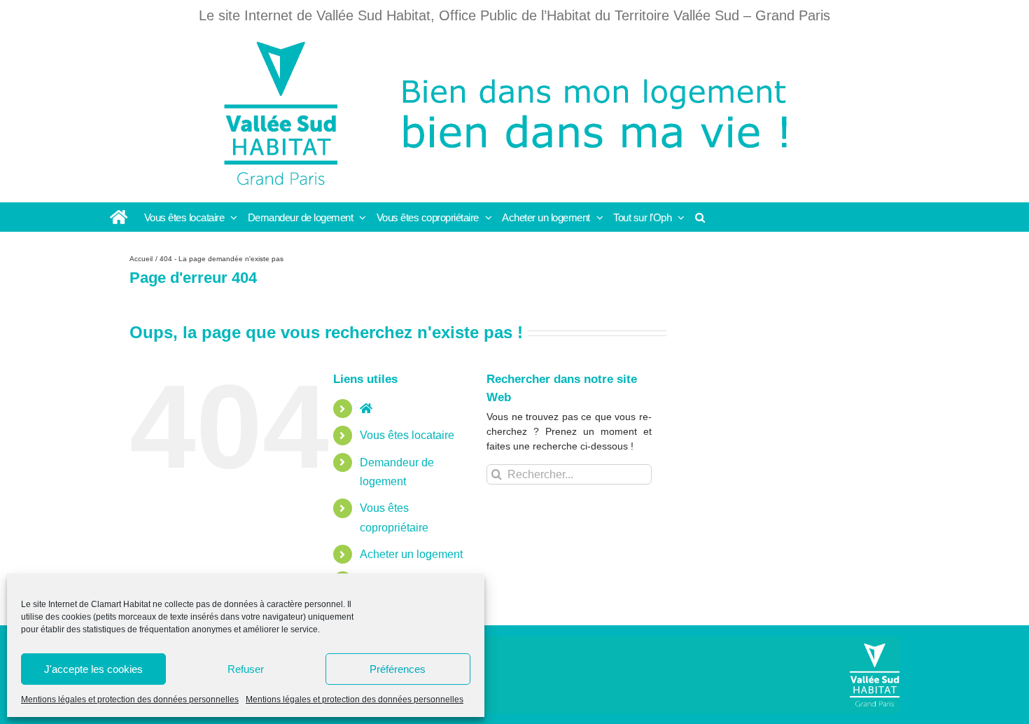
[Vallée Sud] (874, 674)
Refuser (245, 669)
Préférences (398, 669)
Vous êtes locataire (407, 435)
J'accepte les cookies (93, 669)
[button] (700, 217)
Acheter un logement (411, 554)
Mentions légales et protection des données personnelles (130, 699)
